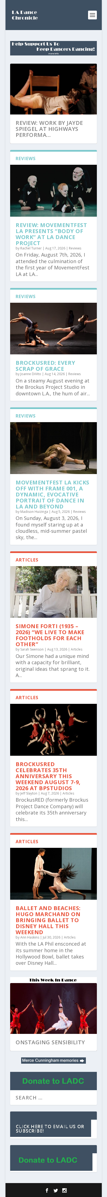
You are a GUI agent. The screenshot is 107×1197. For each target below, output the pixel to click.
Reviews (75, 248)
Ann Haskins (29, 937)
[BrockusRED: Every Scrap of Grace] (53, 328)
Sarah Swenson (32, 649)
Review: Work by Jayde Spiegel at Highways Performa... (49, 129)
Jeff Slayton (28, 793)
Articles (76, 649)
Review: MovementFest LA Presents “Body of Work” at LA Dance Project (51, 234)
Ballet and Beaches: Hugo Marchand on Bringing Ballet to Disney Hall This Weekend (48, 920)
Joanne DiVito (30, 374)
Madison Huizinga (34, 511)
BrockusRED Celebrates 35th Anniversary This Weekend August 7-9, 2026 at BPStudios (48, 776)
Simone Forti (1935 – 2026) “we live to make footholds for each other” (50, 635)
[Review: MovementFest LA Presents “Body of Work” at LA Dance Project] (53, 190)
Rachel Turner (31, 248)
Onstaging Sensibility (50, 1042)
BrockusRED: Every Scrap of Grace (45, 365)
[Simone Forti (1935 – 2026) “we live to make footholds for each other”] (53, 592)
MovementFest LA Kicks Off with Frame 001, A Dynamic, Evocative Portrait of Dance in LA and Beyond (52, 494)
